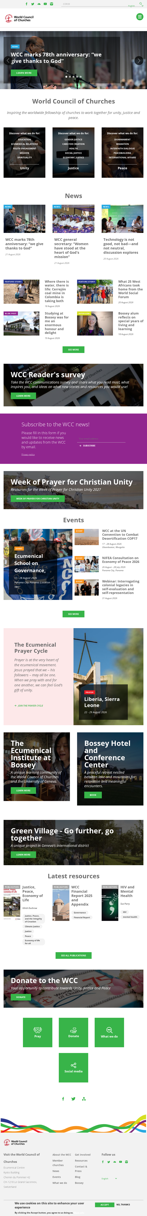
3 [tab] (73, 77)
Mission (24, 153)
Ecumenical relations (24, 144)
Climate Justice (32, 926)
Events (57, 1177)
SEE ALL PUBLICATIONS (73, 955)
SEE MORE (73, 349)
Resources (81, 1160)
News (56, 1171)
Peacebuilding (122, 153)
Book (93, 795)
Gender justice (73, 139)
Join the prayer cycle (30, 705)
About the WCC (62, 1154)
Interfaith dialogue (122, 148)
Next (138, 60)
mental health (130, 917)
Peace (28, 936)
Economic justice (73, 157)
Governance (80, 912)
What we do (60, 1183)
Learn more (24, 72)
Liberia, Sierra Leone (102, 702)
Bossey (79, 1183)
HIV (124, 912)
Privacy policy (28, 454)
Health (73, 148)
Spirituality (24, 157)
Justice (28, 931)
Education (24, 139)
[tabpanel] (73, 61)
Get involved (83, 1154)
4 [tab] (77, 77)
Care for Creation (73, 144)
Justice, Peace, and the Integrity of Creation (33, 918)
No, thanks (123, 1204)
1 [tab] (66, 77)
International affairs (122, 157)
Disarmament (122, 139)
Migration (122, 144)
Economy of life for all (32, 942)
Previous (8, 60)
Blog (77, 1177)
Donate (20, 997)
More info (79, 1213)
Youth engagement (24, 148)
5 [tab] (80, 77)
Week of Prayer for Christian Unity (37, 498)
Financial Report (82, 917)
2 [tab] (70, 77)
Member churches (58, 1163)
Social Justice (73, 153)
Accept (105, 1204)
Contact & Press (81, 1169)
